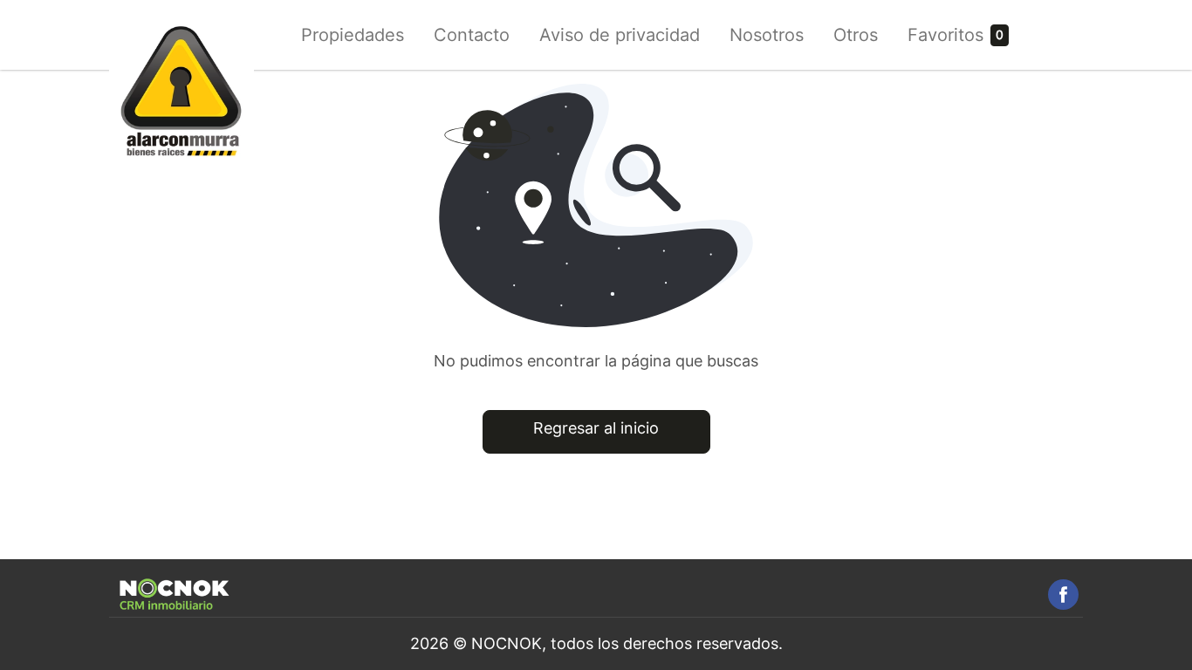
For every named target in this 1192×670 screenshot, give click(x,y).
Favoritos (945, 34)
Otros (855, 34)
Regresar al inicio (596, 428)
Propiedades (352, 34)
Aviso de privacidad (619, 34)
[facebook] (1063, 594)
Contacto (472, 34)
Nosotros (767, 34)
